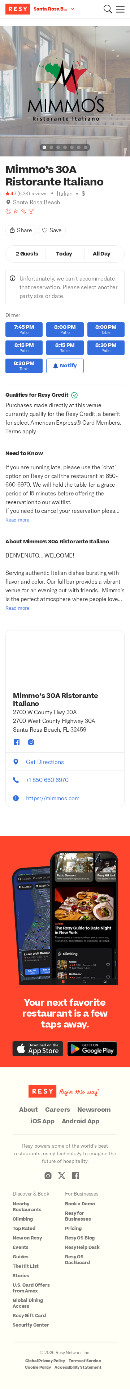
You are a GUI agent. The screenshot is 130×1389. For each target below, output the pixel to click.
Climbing (23, 1219)
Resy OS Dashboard (77, 1260)
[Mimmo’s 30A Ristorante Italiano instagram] (31, 742)
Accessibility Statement (78, 1367)
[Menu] (118, 9)
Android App (80, 1121)
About (28, 1110)
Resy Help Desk (82, 1247)
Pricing (73, 1228)
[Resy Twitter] (61, 1175)
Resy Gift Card (29, 1315)
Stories (21, 1275)
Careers (57, 1110)
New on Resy (27, 1238)
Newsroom (94, 1110)
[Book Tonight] (8, 211)
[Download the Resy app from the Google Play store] (92, 1048)
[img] (8, 202)
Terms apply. (21, 431)
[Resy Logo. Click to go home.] (18, 9)
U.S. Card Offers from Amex (31, 1288)
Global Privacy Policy (45, 1361)
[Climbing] (16, 211)
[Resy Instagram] (48, 1175)
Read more (17, 519)
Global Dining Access (28, 1303)
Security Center (31, 1325)
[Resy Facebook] (75, 1175)
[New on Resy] (23, 211)
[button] (108, 9)
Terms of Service (85, 1361)
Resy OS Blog (80, 1238)
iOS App (42, 1121)
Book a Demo (80, 1204)
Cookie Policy (38, 1367)
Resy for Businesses (78, 1216)
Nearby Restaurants (27, 1207)
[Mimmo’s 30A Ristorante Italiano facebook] (16, 742)
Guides (21, 1257)
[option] (65, 91)
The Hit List (26, 1266)
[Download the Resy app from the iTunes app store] (38, 1048)
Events (21, 1247)
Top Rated (24, 1228)
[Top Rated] (31, 211)
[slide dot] (44, 147)
